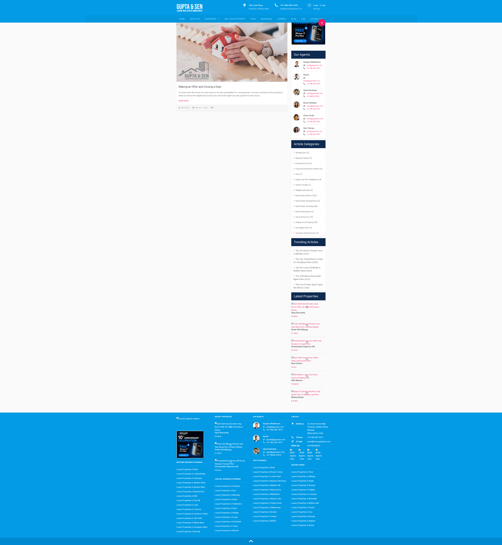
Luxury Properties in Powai (226, 517)
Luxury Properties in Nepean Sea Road (269, 481)
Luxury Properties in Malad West (190, 522)
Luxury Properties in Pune (302, 472)
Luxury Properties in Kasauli (303, 516)
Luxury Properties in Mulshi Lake (305, 503)
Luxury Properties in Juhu (187, 505)
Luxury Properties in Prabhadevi (228, 504)
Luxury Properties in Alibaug (303, 476)
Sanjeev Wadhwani (312, 62)
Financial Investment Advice (308, 169)
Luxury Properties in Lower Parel (267, 476)
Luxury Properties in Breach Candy (267, 472)
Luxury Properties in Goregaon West (191, 527)
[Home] (190, 9)
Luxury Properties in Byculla (264, 512)
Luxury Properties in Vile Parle (189, 518)
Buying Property (302, 158)
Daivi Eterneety (298, 313)
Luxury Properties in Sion (225, 490)
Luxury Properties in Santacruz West (192, 514)
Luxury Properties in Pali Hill (188, 500)
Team (253, 19)
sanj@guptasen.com (314, 65)
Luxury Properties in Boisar (302, 525)
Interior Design (302, 185)
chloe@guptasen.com (315, 119)
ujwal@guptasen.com (315, 93)
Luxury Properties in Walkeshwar (267, 507)
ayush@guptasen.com (311, 81)
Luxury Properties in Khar (187, 469)
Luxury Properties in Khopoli (303, 485)
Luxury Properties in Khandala (304, 498)
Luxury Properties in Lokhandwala (190, 474)
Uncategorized (302, 228)
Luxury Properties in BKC (187, 496)
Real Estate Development (306, 201)
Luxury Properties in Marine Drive (267, 490)
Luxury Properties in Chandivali (228, 521)
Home (182, 19)
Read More (184, 101)
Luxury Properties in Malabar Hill (266, 485)
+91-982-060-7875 (313, 68)
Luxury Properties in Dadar (226, 499)
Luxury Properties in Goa (301, 512)
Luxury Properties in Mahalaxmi (266, 494)
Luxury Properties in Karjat (302, 481)
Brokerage (266, 19)
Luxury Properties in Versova (188, 509)
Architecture (301, 153)
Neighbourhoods (303, 190)
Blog (293, 19)
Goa (297, 174)
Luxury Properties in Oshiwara (189, 478)
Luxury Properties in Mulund (226, 530)
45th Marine (297, 380)
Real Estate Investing (304, 206)
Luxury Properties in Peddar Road (267, 503)
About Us (194, 19)
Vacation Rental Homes (306, 233)
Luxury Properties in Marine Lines (267, 498)
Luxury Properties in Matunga (227, 495)
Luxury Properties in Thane (226, 526)
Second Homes (302, 217)
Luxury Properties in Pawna (303, 507)
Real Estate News (303, 211)
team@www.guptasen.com (318, 441)
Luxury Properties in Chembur (227, 486)
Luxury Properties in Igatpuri (303, 521)
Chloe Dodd (308, 115)
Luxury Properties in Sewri (226, 508)
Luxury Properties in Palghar (303, 490)
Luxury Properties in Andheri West (191, 483)
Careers (281, 19)
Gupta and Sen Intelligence (307, 179)
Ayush (306, 75)
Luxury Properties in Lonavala (303, 494)
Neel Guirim (296, 363)
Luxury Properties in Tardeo (264, 516)
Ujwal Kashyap (310, 90)
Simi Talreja (308, 128)
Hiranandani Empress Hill (303, 346)
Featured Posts (302, 163)
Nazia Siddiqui (310, 103)
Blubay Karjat (297, 397)
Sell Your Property (235, 19)
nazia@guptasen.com (315, 106)
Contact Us (316, 19)
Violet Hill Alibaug (299, 329)
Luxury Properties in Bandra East (190, 491)
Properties (210, 19)
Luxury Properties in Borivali (188, 531)
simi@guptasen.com (314, 131)
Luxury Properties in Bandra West (190, 487)
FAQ (303, 19)
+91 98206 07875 (313, 96)
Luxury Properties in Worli (264, 467)
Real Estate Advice (304, 195)
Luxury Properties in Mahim (264, 521)
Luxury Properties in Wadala (227, 513)
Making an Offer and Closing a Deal (200, 86)
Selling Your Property (304, 222)
